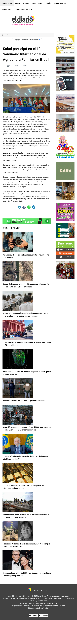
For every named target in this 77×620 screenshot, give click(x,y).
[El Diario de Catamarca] (23, 20)
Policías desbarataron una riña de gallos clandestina (24, 401)
